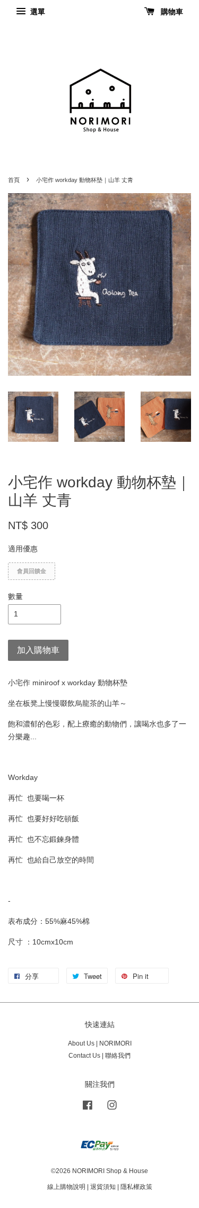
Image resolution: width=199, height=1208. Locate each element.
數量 (15, 596)
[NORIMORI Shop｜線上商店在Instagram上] (112, 1107)
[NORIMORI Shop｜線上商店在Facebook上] (87, 1107)
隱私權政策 (136, 1187)
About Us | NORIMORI (100, 1043)
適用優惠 (23, 548)
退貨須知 (103, 1187)
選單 (36, 11)
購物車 (171, 11)
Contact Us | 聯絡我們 (99, 1055)
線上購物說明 (66, 1187)
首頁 (14, 180)
